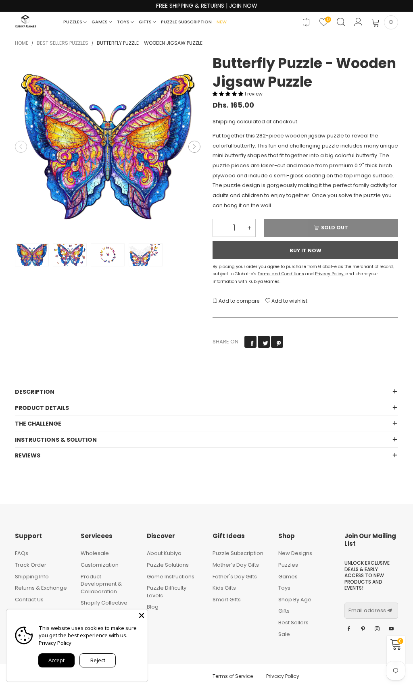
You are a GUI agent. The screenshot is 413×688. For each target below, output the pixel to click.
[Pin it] (277, 342)
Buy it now (305, 250)
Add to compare (238, 300)
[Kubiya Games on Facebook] (348, 629)
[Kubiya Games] (25, 21)
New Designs (295, 553)
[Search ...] (341, 22)
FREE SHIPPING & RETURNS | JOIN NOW (206, 6)
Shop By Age (294, 599)
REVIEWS (27, 455)
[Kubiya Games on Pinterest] (363, 629)
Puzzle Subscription (186, 22)
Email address (367, 610)
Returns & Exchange (41, 588)
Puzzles (73, 22)
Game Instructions (170, 576)
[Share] (250, 342)
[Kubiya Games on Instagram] (377, 629)
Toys (124, 22)
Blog (153, 607)
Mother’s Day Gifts (236, 565)
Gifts (146, 22)
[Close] (142, 615)
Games (100, 22)
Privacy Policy (282, 676)
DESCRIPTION (34, 392)
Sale (284, 634)
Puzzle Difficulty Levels (166, 591)
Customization (100, 565)
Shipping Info (32, 576)
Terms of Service (233, 676)
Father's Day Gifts (235, 576)
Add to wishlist (288, 300)
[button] (21, 147)
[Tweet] (264, 342)
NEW (222, 22)
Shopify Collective (104, 603)
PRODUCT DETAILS (42, 408)
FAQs (21, 553)
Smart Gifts (227, 599)
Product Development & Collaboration (101, 584)
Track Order (30, 565)
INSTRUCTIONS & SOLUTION (56, 440)
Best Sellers (293, 622)
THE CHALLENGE (38, 424)
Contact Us (29, 599)
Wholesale (95, 553)
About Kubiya (164, 553)
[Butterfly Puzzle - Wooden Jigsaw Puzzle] (107, 146)
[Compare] (306, 22)
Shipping (224, 121)
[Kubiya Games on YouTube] (391, 629)
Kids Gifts (224, 588)
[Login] (358, 22)
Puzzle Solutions (168, 565)
